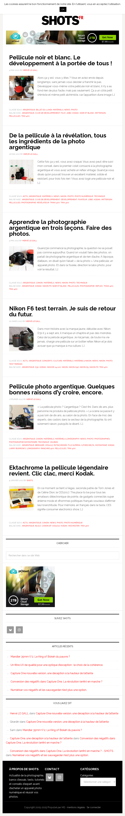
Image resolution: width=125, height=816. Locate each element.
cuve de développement (47, 113)
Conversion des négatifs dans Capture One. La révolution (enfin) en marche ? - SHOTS (61, 751)
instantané (101, 445)
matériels (58, 110)
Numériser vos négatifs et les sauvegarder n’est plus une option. (49, 689)
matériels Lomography (67, 439)
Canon (39, 283)
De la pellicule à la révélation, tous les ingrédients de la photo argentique (57, 141)
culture (57, 361)
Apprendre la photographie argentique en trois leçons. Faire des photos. (60, 227)
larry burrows (17, 448)
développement (69, 199)
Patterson (100, 113)
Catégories (86, 775)
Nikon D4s (74, 367)
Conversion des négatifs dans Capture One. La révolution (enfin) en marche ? (56, 681)
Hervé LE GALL (19, 713)
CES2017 (49, 445)
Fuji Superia (74, 445)
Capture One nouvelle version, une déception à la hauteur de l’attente (52, 673)
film (63, 113)
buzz (38, 526)
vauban (54, 442)
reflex (99, 286)
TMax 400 (55, 202)
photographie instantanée (23, 442)
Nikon (63, 196)
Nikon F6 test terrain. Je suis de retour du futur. (62, 311)
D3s (37, 367)
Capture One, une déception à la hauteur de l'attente (41, 738)
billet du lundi (44, 110)
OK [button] (63, 9)
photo (74, 110)
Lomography (33, 448)
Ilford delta (87, 445)
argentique (29, 110)
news (67, 110)
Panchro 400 (47, 448)
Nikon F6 (47, 286)
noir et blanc (87, 113)
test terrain (15, 364)
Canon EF (46, 526)
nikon (65, 367)
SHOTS (62, 20)
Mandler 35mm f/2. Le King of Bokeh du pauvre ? (40, 656)
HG (63, 807)
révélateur (43, 202)
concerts (47, 361)
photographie (28, 202)
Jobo (68, 113)
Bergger (39, 445)
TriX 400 (25, 116)
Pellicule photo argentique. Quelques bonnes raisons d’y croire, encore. (62, 389)
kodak (75, 113)
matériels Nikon (82, 361)
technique (99, 196)
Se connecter (94, 807)
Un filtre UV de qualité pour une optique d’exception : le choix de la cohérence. (57, 664)
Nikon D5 (84, 367)
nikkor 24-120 (54, 367)
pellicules (14, 116)
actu (25, 196)
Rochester (74, 526)
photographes (102, 439)
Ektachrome (60, 445)
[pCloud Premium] (62, 43)
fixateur (82, 199)
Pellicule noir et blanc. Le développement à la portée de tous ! (60, 60)
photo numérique (84, 196)
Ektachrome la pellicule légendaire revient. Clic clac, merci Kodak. (58, 470)
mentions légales (76, 807)
